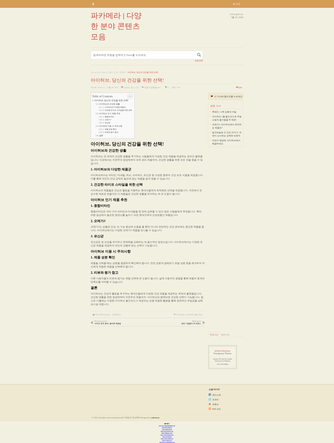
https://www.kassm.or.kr (167, 435)
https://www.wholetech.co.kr (167, 442)
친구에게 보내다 (102, 314)
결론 (101, 135)
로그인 (236, 3)
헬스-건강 (113, 72)
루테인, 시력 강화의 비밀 (224, 111)
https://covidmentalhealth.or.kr (167, 425)
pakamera (155, 417)
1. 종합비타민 (108, 116)
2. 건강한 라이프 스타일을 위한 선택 (117, 110)
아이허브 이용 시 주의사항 (110, 126)
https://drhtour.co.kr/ (167, 433)
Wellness (101, 87)
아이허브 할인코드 (194, 314)
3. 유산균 (106, 122)
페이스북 (216, 394)
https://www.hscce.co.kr (167, 431)
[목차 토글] (129, 96)
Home (104, 72)
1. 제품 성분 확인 (110, 129)
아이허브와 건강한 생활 (109, 104)
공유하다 (116, 314)
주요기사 (214, 334)
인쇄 (240, 87)
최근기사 (225, 334)
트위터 (215, 399)
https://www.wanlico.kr (167, 438)
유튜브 (215, 404)
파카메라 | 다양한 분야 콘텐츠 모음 (116, 25)
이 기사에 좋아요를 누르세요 (228, 96)
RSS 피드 (216, 409)
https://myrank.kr (167, 437)
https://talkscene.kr (167, 429)
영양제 (123, 72)
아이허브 (180, 314)
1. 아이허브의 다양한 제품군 (114, 107)
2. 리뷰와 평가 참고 (110, 132)
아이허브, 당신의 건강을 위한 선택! (111, 100)
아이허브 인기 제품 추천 (109, 113)
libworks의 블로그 (167, 427)
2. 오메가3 (107, 119)
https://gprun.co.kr (167, 440)
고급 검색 (199, 60)
